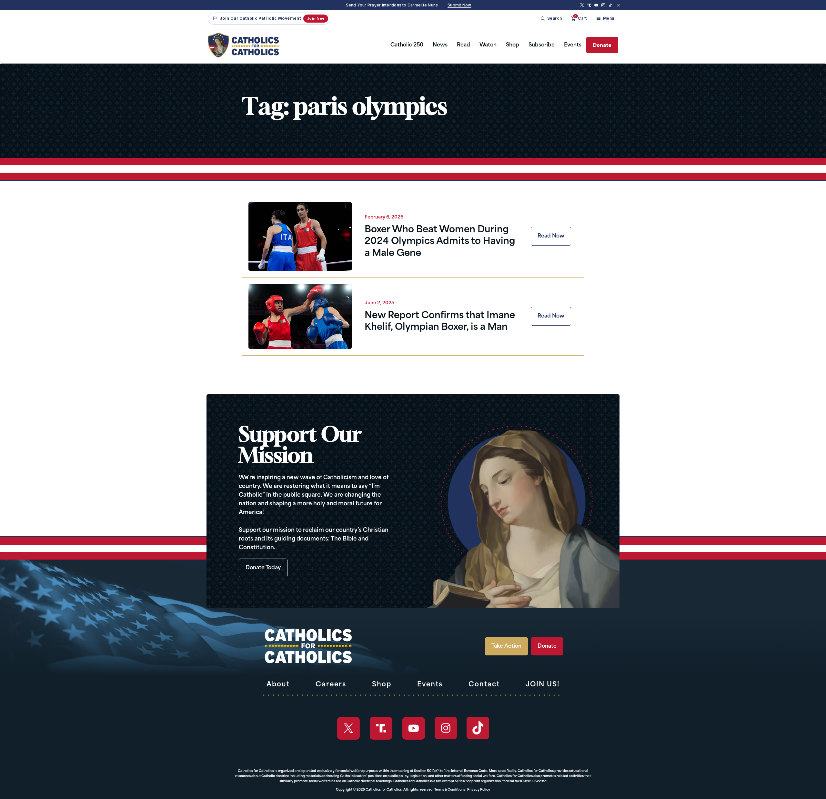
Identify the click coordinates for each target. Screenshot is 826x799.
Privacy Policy (478, 790)
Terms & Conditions (449, 790)
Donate (602, 45)
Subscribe (542, 45)
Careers (331, 685)
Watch (488, 45)
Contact (484, 685)
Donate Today (263, 568)
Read (463, 45)
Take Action (506, 646)
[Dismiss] (618, 5)
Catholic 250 (406, 45)
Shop (512, 45)
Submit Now (459, 5)
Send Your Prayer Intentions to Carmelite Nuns (392, 5)
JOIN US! (543, 685)
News (440, 45)
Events (572, 45)
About (278, 685)
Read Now (551, 236)
